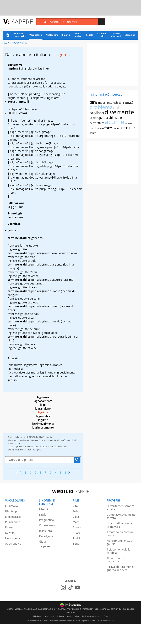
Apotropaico (13, 544)
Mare (76, 522)
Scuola (89, 34)
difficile (115, 117)
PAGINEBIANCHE (74, 609)
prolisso (96, 113)
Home (8, 35)
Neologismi (52, 34)
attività (128, 103)
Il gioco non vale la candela (118, 551)
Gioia (42, 541)
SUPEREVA (70, 612)
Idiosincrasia (13, 517)
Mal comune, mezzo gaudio (119, 542)
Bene (76, 544)
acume (114, 121)
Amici (76, 538)
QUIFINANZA (116, 609)
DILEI (97, 609)
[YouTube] (77, 587)
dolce (117, 107)
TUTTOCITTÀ (88, 609)
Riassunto (45, 531)
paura (92, 133)
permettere (96, 123)
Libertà (43, 509)
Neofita (10, 533)
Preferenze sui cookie (91, 616)
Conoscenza (47, 525)
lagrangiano (43, 408)
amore (127, 127)
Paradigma (46, 536)
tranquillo (98, 117)
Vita (75, 506)
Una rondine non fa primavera (119, 524)
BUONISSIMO (128, 609)
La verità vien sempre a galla (120, 507)
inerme (129, 123)
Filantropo (12, 511)
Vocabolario (35, 34)
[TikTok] (70, 587)
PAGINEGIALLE (30, 609)
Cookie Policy (73, 616)
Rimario (65, 34)
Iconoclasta (12, 538)
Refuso (9, 527)
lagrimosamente (43, 427)
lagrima (43, 412)
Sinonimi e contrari (19, 35)
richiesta (118, 103)
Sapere (22, 21)
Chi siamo (37, 616)
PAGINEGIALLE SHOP (47, 609)
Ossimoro (11, 506)
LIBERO (10, 609)
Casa (76, 517)
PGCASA (62, 609)
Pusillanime (12, 522)
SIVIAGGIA (105, 609)
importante (104, 103)
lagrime (43, 420)
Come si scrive (78, 35)
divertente (119, 112)
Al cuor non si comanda (115, 559)
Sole (75, 511)
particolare (96, 128)
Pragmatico (46, 520)
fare (108, 128)
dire (93, 102)
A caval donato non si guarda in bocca (120, 568)
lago (43, 405)
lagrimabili (43, 416)
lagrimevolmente (43, 424)
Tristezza (44, 547)
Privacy (60, 616)
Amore (77, 527)
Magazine (130, 34)
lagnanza (43, 397)
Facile (42, 515)
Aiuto (106, 616)
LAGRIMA (30, 437)
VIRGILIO (19, 609)
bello (116, 128)
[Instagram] (63, 587)
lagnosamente (43, 401)
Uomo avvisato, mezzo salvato (121, 516)
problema (101, 107)
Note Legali (49, 616)
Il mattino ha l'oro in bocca (120, 533)
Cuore (77, 533)
